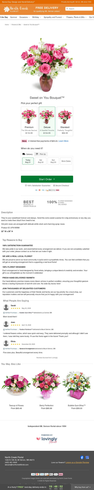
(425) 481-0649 (11, 462)
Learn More (63, 140)
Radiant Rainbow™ (26, 329)
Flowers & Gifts (16, 24)
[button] (87, 480)
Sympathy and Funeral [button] (53, 17)
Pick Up (43, 154)
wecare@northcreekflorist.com (17, 464)
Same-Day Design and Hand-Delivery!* (18, 1)
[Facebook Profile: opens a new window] (82, 457)
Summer (13, 17)
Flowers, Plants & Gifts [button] (75, 17)
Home (7, 24)
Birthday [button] (35, 17)
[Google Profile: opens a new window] (87, 457)
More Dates (66, 161)
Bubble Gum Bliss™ (26, 313)
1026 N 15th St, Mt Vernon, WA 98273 (19, 460)
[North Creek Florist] (16, 9)
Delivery (29, 154)
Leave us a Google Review (77, 462)
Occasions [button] (23, 17)
